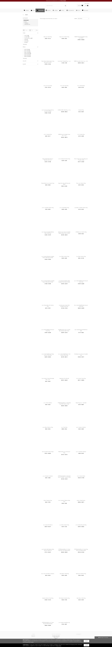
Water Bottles (27, 24)
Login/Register (86, 3)
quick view (43, 67)
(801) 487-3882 (63, 0)
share (54, 67)
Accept (86, 641)
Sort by (75, 18)
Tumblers (26, 23)
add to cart (48, 34)
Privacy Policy (58, 645)
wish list (49, 67)
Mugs (25, 21)
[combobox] (83, 19)
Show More (25, 44)
